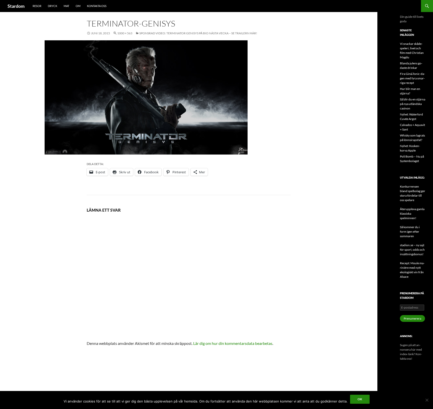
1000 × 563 (124, 33)
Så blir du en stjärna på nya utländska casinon (412, 103)
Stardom (16, 6)
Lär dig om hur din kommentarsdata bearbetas (232, 343)
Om (78, 6)
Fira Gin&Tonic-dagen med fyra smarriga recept (412, 78)
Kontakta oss (96, 6)
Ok (360, 399)
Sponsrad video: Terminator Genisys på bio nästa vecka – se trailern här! (198, 33)
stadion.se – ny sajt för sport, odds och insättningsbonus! (412, 249)
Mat (66, 6)
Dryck (52, 6)
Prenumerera (412, 318)
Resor (37, 6)
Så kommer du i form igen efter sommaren (410, 231)
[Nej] (426, 399)
